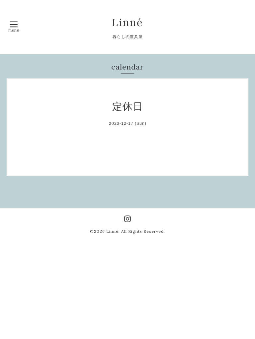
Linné (127, 22)
